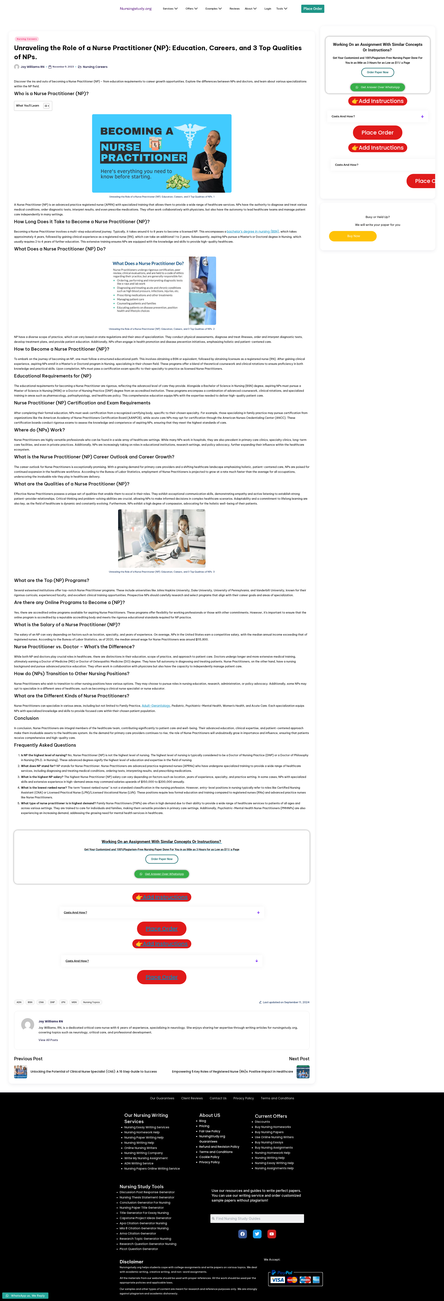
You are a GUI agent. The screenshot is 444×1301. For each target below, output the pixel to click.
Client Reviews (192, 1098)
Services (168, 8)
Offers (189, 8)
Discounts (262, 1122)
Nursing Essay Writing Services (146, 1127)
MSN (74, 1002)
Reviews (235, 8)
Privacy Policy (243, 1098)
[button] (161, 912)
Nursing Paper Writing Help (144, 1137)
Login (267, 8)
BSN (30, 1002)
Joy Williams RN (51, 1021)
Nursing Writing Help (139, 1143)
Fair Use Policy (209, 1131)
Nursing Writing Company (143, 1153)
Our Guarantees (162, 1098)
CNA (41, 1002)
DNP (52, 1002)
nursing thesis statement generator (147, 1197)
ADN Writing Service (138, 1163)
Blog (202, 1121)
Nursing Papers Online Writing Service (152, 1168)
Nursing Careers (27, 38)
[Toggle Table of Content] (45, 106)
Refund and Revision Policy (219, 1147)
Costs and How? (75, 912)
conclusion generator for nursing (145, 1203)
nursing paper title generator (142, 1208)
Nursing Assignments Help (274, 1168)
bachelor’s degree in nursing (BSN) (253, 231)
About (248, 8)
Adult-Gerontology (156, 706)
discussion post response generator (147, 1192)
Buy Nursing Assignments (274, 1147)
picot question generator (139, 1249)
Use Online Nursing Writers (274, 1137)
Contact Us (218, 1098)
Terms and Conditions (277, 1098)
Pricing (204, 1126)
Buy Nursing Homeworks (273, 1127)
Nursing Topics (91, 1002)
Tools (279, 8)
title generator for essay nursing (144, 1213)
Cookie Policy (209, 1157)
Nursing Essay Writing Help (274, 1163)
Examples (211, 8)
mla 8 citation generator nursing (144, 1228)
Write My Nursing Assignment (146, 1158)
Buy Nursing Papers (269, 1132)
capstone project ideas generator (145, 1218)
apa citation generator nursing (143, 1223)
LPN (63, 1002)
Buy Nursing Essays (269, 1142)
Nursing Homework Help (142, 1132)
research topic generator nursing (145, 1239)
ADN (19, 1002)
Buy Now (353, 236)
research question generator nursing (148, 1244)
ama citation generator (138, 1233)
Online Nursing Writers (140, 1148)
